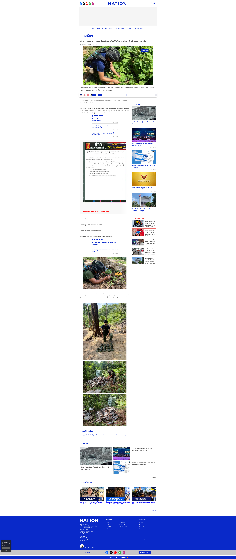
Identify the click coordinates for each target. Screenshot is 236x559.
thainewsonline (142, 535)
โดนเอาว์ (111, 435)
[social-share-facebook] (81, 3)
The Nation (141, 522)
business (109, 528)
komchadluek (142, 526)
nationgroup (142, 524)
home (108, 522)
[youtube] (115, 553)
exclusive (109, 526)
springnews (141, 533)
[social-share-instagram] (93, 3)
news (108, 524)
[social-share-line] (90, 3)
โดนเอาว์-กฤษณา (103, 435)
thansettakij (142, 539)
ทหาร (82, 435)
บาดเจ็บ (95, 435)
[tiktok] (111, 553)
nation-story (122, 524)
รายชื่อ (123, 435)
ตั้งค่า (6, 550)
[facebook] (106, 553)
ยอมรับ (6, 547)
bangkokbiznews (142, 528)
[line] (119, 553)
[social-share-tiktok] (84, 3)
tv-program (122, 522)
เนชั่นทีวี (114, 557)
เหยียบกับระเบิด (88, 435)
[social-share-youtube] (87, 3)
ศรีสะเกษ (117, 435)
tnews (140, 537)
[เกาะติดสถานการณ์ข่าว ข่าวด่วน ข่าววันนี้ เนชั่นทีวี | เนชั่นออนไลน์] (117, 3)
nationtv (141, 530)
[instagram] (124, 553)
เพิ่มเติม (3, 545)
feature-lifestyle (123, 526)
